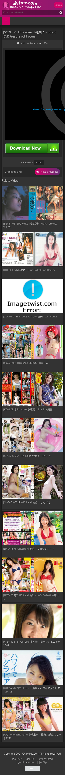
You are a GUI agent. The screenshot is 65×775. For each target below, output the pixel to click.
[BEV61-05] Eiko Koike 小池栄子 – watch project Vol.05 (30, 225)
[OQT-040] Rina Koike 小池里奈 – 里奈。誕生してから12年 (32, 736)
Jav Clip (43, 762)
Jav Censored (46, 758)
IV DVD (39, 162)
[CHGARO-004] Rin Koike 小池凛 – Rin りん (27, 455)
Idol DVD (17, 758)
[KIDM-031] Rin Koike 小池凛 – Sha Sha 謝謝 (27, 409)
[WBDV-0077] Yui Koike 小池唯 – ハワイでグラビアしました (31, 689)
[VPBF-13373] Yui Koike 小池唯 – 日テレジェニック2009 (31, 643)
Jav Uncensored (26, 762)
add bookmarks (29, 43)
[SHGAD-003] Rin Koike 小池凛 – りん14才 (27, 502)
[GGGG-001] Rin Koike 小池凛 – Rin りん (25, 362)
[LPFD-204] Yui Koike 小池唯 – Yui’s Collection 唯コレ (31, 597)
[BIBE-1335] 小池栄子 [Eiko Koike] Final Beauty (29, 270)
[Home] (22, 5)
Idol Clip (30, 758)
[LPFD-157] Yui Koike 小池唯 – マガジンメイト (29, 548)
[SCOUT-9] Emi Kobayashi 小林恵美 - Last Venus (30, 316)
